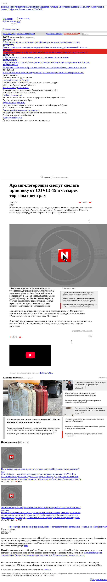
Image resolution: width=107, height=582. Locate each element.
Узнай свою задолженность (16, 87)
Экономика (33, 7)
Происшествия (72, 7)
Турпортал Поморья (12, 118)
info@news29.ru (45, 373)
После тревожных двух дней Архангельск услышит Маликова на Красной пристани (83, 402)
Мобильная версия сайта (13, 524)
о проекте (13, 527)
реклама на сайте (90, 527)
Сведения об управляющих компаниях (21, 110)
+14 (18, 21)
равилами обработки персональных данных (69, 555)
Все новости (103, 377)
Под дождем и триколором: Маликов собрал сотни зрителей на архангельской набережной (90, 385)
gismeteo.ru (47, 569)
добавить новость (54, 33)
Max (26, 545)
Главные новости (9, 7)
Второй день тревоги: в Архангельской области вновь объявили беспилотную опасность (45, 52)
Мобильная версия (26, 33)
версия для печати (83, 330)
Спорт (62, 7)
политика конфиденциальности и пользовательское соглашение (49, 527)
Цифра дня (13, 9)
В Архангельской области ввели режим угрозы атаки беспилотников (35, 57)
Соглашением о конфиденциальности (33, 555)
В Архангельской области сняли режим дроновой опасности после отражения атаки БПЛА (46, 62)
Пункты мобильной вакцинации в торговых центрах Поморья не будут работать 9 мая (78, 294)
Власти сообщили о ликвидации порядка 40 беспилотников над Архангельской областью (45, 47)
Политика (23, 7)
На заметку (85, 7)
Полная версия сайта (11, 12)
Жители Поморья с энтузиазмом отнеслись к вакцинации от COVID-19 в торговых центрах (79, 300)
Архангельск (23, 18)
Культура (54, 7)
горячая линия (71, 33)
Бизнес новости (26, 9)
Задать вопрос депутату (14, 102)
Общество (44, 7)
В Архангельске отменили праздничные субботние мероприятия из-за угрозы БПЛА (43, 72)
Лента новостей (27, 378)
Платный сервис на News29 (16, 80)
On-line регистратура (12, 95)
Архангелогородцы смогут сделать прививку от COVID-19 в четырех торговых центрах (79, 306)
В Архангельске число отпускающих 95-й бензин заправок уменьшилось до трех (41, 42)
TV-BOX (38, 9)
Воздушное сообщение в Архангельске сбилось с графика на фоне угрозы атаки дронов (44, 67)
